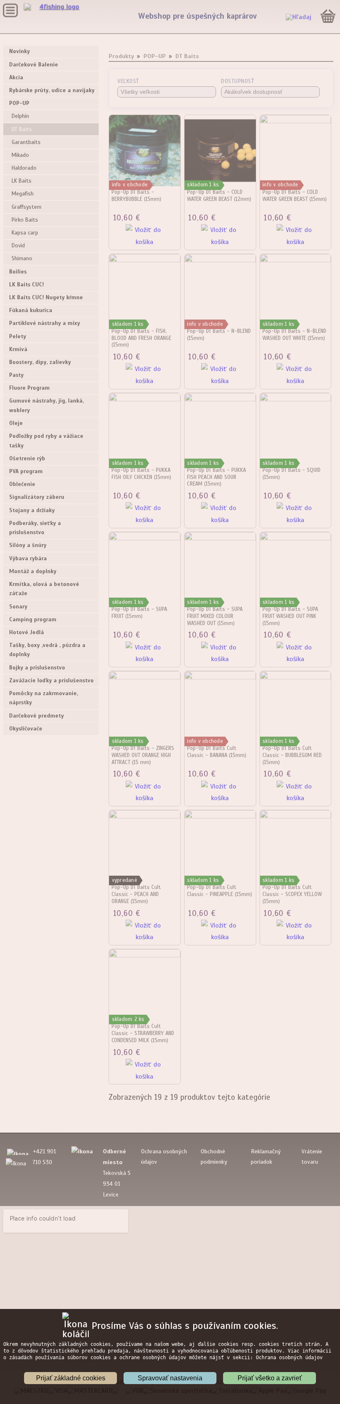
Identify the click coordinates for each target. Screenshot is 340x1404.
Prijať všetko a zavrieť (270, 1378)
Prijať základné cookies (70, 1378)
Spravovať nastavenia (170, 1378)
